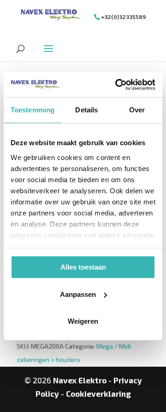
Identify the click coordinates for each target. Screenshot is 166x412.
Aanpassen (78, 294)
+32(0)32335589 (123, 16)
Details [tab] (86, 110)
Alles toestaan (83, 267)
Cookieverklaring (98, 393)
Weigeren (83, 321)
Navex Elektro (80, 380)
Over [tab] (137, 110)
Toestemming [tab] (32, 110)
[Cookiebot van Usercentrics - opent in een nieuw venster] (117, 85)
